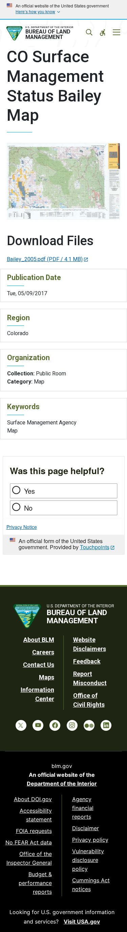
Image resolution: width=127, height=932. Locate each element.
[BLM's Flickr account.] (89, 725)
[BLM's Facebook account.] (54, 725)
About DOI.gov (33, 799)
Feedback (87, 661)
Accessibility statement (36, 815)
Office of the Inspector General (29, 858)
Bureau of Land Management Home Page (48, 33)
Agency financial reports (82, 808)
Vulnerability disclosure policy (88, 860)
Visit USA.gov (82, 921)
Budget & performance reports (35, 883)
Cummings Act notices (91, 884)
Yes (29, 491)
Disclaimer (85, 828)
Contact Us (38, 664)
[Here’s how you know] (63, 9)
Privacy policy (90, 839)
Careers (43, 652)
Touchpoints (94, 547)
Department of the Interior (62, 783)
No (28, 508)
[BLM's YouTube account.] (38, 725)
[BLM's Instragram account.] (72, 725)
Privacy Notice (21, 526)
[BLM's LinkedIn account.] (106, 725)
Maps (46, 677)
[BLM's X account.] (21, 725)
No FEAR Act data (28, 842)
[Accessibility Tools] (102, 32)
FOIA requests (34, 831)
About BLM (38, 639)
